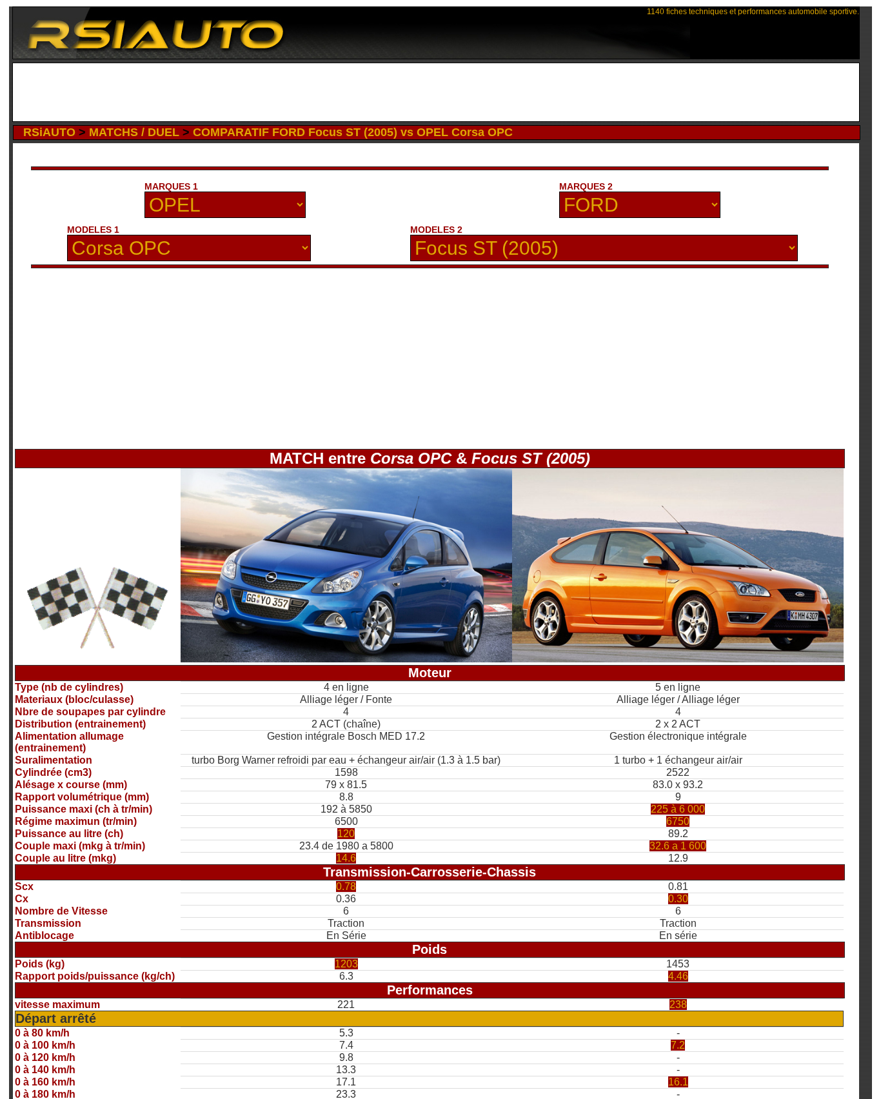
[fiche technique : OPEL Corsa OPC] (346, 658)
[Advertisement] (435, 92)
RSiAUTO (49, 132)
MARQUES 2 (586, 186)
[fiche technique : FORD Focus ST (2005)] (678, 658)
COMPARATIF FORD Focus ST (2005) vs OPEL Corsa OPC (353, 132)
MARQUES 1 (171, 186)
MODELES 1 (93, 229)
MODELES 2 (436, 229)
